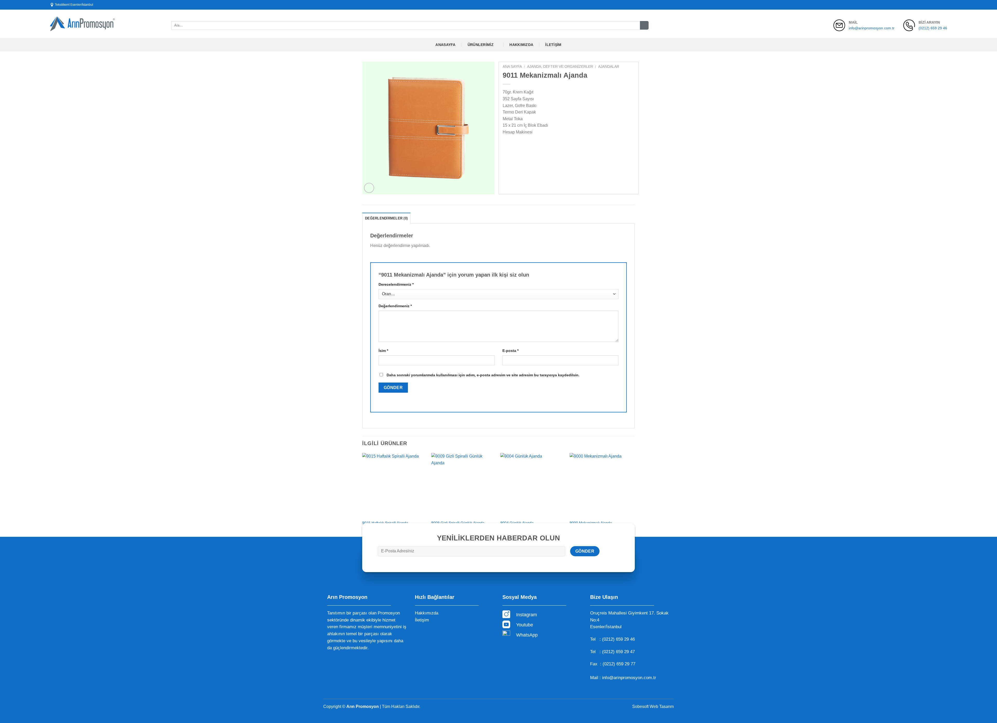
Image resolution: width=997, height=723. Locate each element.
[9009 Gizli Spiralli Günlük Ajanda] (463, 485)
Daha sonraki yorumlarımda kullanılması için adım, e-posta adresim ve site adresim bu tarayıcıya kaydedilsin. (483, 375)
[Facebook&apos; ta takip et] (929, 4)
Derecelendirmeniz (396, 284)
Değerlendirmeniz (395, 306)
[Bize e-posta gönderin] (944, 4)
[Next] (633, 494)
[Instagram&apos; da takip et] (934, 4)
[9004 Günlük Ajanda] (532, 485)
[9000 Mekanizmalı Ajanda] (602, 485)
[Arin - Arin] (82, 24)
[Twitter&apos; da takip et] (939, 4)
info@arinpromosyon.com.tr (871, 28)
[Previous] (362, 494)
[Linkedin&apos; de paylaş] (545, 145)
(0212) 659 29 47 (618, 651)
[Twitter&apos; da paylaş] (517, 145)
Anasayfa (445, 45)
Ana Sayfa (512, 67)
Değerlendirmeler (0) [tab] (386, 218)
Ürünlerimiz (481, 45)
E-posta (510, 351)
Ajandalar (608, 67)
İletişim (553, 45)
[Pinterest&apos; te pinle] (535, 145)
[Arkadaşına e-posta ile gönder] (526, 145)
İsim (383, 351)
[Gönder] (644, 25)
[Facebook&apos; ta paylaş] (507, 145)
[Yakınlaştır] (369, 188)
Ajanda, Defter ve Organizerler (560, 67)
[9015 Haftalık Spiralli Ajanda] (394, 485)
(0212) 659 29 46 (933, 28)
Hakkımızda (521, 45)
